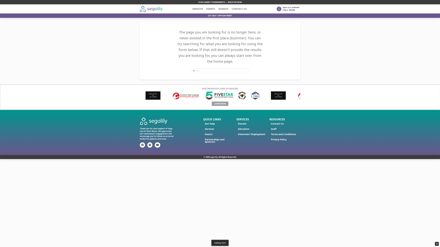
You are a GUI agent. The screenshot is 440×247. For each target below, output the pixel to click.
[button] (288, 8)
